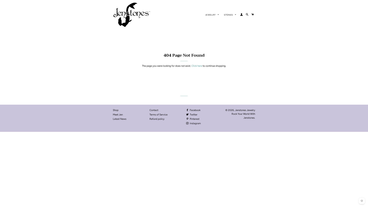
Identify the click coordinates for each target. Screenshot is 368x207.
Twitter (193, 114)
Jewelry (210, 15)
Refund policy (157, 118)
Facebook (194, 110)
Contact (154, 110)
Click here (196, 65)
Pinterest (194, 118)
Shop (115, 110)
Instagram (195, 123)
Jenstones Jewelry (245, 110)
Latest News (119, 118)
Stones (229, 15)
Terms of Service (158, 114)
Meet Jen (118, 114)
